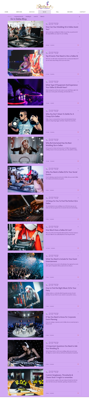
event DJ (36, 16)
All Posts (9, 16)
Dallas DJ (42, 16)
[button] (79, 16)
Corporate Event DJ (18, 16)
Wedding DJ (28, 16)
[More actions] (78, 23)
